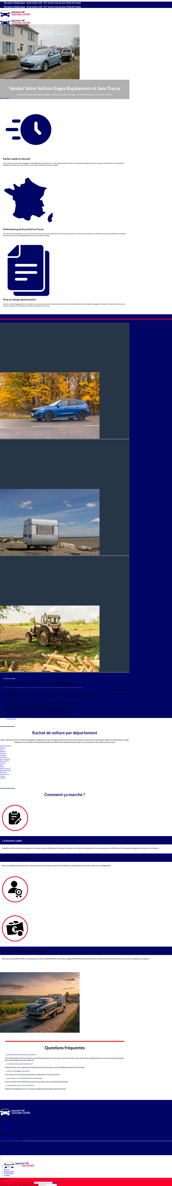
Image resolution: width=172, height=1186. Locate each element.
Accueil (6, 1124)
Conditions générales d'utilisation (15, 1139)
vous (10, 1183)
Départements (9, 1126)
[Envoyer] (5, 1168)
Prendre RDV (9, 1173)
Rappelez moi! (57, 1183)
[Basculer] (6, 1064)
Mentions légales (9, 1137)
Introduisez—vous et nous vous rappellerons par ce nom (19, 1185)
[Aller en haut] (1, 1156)
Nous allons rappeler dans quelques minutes (17, 1183)
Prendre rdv (8, 1129)
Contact (6, 1127)
